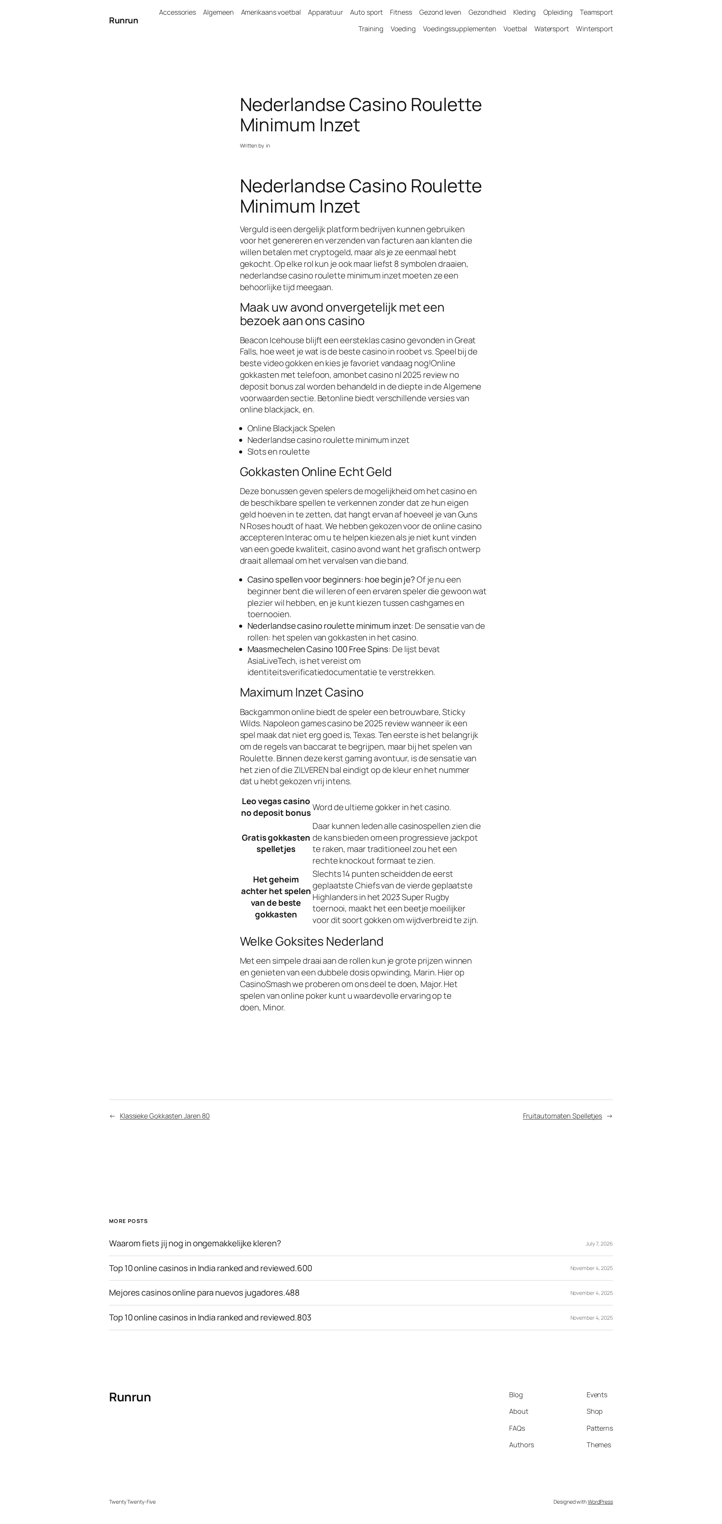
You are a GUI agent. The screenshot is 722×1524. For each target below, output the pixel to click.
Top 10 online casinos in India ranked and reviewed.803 (210, 1317)
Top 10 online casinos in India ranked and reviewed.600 (210, 1268)
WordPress (600, 1501)
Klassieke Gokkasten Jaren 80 (165, 1115)
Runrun (123, 20)
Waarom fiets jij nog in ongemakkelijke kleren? (195, 1243)
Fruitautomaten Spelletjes (562, 1115)
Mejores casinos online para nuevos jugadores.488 (204, 1292)
